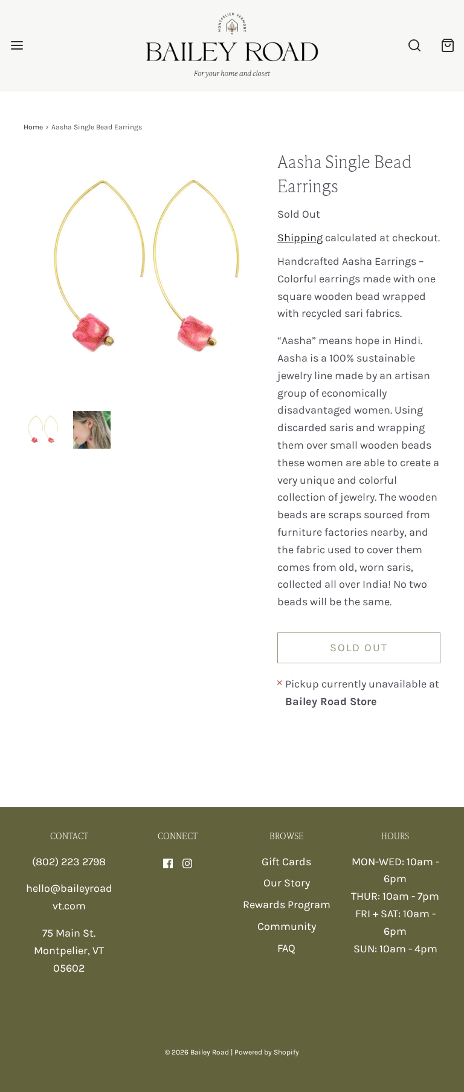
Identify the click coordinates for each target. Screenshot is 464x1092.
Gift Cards (286, 861)
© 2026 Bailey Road (197, 1052)
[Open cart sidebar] (447, 45)
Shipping (300, 237)
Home (33, 127)
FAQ (286, 948)
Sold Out (359, 647)
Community (286, 926)
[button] (42, 430)
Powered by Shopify (266, 1052)
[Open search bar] (414, 45)
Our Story (286, 882)
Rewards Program (286, 904)
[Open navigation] (16, 45)
